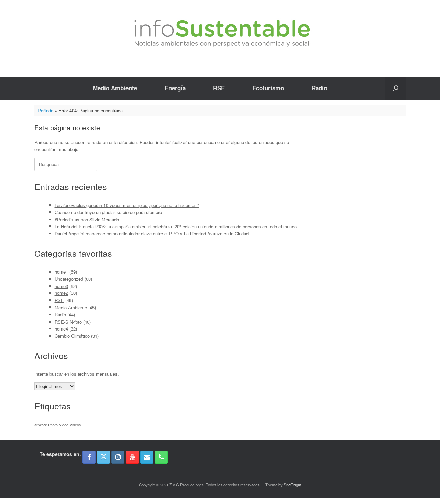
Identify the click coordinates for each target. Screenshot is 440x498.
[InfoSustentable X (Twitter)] (103, 457)
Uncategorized (69, 279)
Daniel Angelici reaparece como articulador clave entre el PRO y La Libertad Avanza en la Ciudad (152, 233)
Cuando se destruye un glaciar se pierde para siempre (108, 212)
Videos (75, 424)
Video (63, 424)
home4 (61, 328)
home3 (61, 286)
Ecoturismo (268, 88)
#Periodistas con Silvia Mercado (87, 219)
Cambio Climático (72, 336)
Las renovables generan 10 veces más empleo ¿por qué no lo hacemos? (127, 205)
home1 (61, 271)
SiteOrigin (292, 484)
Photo (53, 424)
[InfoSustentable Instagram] (117, 457)
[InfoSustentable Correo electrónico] (146, 457)
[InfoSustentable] (220, 33)
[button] (395, 88)
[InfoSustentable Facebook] (89, 457)
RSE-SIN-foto (68, 322)
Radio (319, 88)
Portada (45, 110)
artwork (40, 424)
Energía (175, 88)
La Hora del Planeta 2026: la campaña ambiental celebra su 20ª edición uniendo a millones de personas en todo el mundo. (176, 226)
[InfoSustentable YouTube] (132, 457)
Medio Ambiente (115, 88)
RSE (219, 88)
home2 (61, 293)
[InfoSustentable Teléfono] (161, 457)
